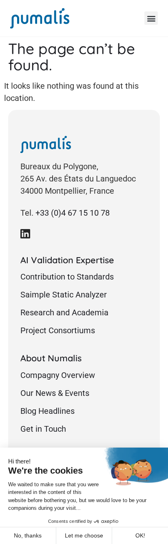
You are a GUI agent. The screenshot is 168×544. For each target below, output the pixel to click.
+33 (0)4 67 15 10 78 (72, 213)
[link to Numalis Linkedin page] (25, 233)
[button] (151, 18)
